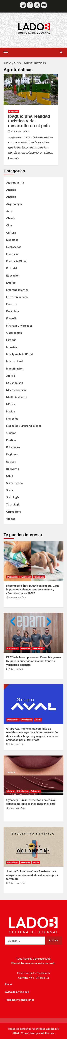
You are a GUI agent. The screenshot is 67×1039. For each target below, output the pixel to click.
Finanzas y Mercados (19, 325)
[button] (7, 52)
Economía (12, 254)
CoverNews (28, 1033)
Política (11, 440)
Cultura (11, 232)
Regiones (13, 111)
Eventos (11, 304)
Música (10, 404)
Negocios (12, 418)
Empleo (11, 282)
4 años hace (17, 131)
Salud (9, 475)
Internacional (14, 361)
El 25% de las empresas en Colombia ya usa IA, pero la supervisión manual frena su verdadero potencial (33, 661)
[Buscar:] (25, 941)
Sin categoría (14, 483)
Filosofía (11, 318)
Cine (9, 225)
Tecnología (13, 504)
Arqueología (14, 204)
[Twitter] (37, 5)
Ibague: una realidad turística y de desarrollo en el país (29, 121)
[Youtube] (44, 5)
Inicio (8, 984)
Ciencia (11, 218)
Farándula (12, 311)
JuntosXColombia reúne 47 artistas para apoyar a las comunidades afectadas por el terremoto (32, 875)
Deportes (12, 239)
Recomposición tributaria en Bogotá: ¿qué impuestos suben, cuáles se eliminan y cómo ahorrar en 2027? (32, 589)
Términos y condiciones (19, 999)
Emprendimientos (17, 289)
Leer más (14, 158)
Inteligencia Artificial (19, 354)
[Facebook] (30, 5)
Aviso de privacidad (17, 991)
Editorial (11, 268)
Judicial (11, 375)
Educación (12, 275)
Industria (12, 347)
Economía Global (16, 261)
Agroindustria (15, 182)
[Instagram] (23, 5)
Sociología (12, 497)
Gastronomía (14, 332)
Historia (11, 339)
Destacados (13, 246)
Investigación (14, 368)
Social (10, 490)
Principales (13, 447)
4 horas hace (15, 597)
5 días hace (14, 808)
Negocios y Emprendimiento (23, 425)
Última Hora (13, 511)
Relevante (12, 468)
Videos (10, 518)
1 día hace (13, 669)
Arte (9, 211)
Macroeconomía (16, 390)
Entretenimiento (17, 297)
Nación (10, 411)
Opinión (11, 432)
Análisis (11, 189)
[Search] (61, 52)
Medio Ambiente (16, 397)
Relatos (11, 461)
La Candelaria (14, 382)
